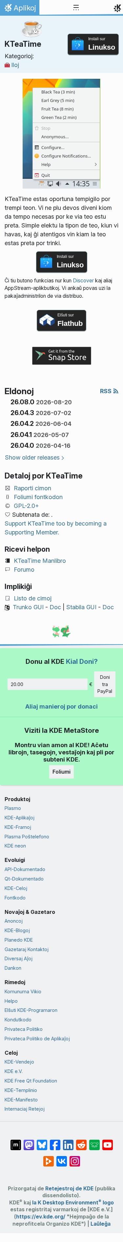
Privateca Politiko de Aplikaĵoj (37, 1038)
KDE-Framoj (18, 827)
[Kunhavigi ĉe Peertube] (48, 1158)
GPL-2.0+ (26, 505)
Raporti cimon (32, 488)
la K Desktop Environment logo (73, 1203)
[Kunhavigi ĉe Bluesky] (42, 1141)
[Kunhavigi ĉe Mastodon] (29, 1141)
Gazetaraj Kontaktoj (27, 949)
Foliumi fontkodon (38, 497)
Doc (55, 607)
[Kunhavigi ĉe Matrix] (15, 1141)
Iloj (15, 64)
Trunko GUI (28, 607)
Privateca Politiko (24, 1029)
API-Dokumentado (25, 869)
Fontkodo (15, 897)
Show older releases (32, 457)
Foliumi (61, 771)
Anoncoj (14, 921)
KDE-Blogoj (17, 930)
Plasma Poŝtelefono (27, 836)
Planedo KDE (19, 940)
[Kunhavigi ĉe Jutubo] (107, 1141)
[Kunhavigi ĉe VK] (61, 1158)
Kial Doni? (82, 661)
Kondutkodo (18, 1019)
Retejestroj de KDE (69, 1188)
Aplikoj (19, 9)
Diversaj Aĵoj (18, 958)
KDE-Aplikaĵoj (19, 817)
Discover (83, 280)
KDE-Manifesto (21, 1099)
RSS (106, 391)
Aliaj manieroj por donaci (61, 706)
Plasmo (13, 808)
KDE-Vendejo (19, 1062)
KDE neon (15, 845)
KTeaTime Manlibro (40, 560)
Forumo (24, 569)
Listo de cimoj (32, 598)
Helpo (11, 1001)
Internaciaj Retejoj (25, 1109)
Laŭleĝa (101, 1224)
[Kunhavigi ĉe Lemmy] (94, 1141)
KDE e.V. (14, 1071)
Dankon (13, 968)
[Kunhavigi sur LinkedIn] (68, 1141)
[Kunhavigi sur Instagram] (75, 1158)
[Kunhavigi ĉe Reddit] (81, 1141)
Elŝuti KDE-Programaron (31, 1010)
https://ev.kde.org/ (40, 1217)
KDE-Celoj (16, 888)
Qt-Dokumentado (24, 878)
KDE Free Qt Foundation (31, 1080)
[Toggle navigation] (76, 8)
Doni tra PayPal (104, 684)
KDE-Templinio (21, 1090)
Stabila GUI (81, 607)
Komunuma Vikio (23, 991)
